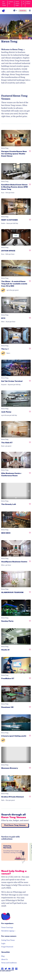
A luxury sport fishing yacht (13, 736)
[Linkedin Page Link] (13, 969)
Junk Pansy (6, 412)
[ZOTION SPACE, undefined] (30, 251)
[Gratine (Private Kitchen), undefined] (30, 797)
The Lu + (5, 349)
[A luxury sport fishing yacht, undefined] (30, 736)
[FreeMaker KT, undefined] (30, 679)
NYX (3, 318)
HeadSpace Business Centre (14, 562)
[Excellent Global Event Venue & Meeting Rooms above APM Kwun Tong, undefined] (30, 188)
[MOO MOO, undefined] (30, 533)
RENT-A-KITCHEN (9, 220)
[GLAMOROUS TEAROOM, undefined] (30, 593)
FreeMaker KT (7, 678)
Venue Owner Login (17, 3)
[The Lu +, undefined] (30, 349)
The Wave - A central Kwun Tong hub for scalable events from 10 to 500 (14, 283)
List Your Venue (4, 3)
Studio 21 (5, 650)
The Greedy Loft (8, 504)
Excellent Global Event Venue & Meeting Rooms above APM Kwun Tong (14, 187)
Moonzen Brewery (9, 768)
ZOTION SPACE (8, 251)
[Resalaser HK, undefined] (30, 708)
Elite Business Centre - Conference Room (11, 474)
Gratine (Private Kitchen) (12, 797)
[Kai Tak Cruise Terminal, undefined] (30, 382)
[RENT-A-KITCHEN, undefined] (30, 220)
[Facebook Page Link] (2, 969)
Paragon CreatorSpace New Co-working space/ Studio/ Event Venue (14, 153)
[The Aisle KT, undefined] (30, 443)
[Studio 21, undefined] (30, 650)
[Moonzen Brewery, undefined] (16, 755)
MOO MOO (5, 533)
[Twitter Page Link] (6, 969)
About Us (4, 959)
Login (3, 943)
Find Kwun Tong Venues (15, 825)
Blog (2, 956)
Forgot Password (7, 947)
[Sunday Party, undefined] (30, 622)
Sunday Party (7, 621)
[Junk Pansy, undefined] (30, 412)
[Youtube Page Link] (9, 969)
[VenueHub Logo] (3, 11)
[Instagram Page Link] (16, 969)
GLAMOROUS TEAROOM (12, 592)
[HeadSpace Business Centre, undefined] (30, 562)
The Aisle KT (7, 443)
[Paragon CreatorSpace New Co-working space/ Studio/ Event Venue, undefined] (30, 154)
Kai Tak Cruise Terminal (11, 381)
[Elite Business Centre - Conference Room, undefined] (30, 475)
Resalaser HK (7, 707)
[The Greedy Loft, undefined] (30, 505)
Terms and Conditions (9, 963)
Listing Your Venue (8, 940)
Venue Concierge (7, 927)
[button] (3, 138)
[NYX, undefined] (30, 319)
